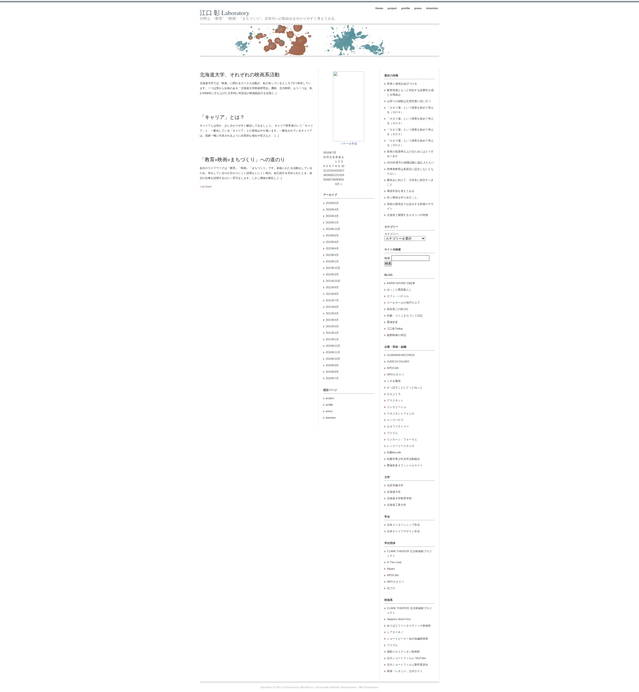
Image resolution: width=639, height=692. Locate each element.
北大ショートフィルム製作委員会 (407, 664)
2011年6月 (332, 306)
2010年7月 (332, 378)
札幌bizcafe (394, 452)
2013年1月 (332, 261)
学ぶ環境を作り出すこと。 (403, 197)
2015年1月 (332, 222)
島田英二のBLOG (397, 309)
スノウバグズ (395, 419)
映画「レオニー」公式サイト (405, 671)
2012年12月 (333, 267)
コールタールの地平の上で (403, 302)
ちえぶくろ (394, 393)
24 (342, 174)
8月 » (338, 183)
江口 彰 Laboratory (225, 12)
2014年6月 (332, 235)
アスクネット (395, 400)
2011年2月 (332, 332)
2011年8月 (332, 293)
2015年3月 (332, 215)
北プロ (391, 588)
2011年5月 (332, 313)
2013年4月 (332, 254)
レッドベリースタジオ (400, 445)
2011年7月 (332, 300)
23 (339, 174)
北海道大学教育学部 (399, 498)
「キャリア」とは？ (222, 117)
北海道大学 (394, 491)
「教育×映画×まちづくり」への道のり (242, 159)
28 (333, 179)
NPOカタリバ (395, 374)
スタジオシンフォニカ (400, 413)
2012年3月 (332, 274)
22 (336, 174)
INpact (391, 568)
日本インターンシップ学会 (403, 524)
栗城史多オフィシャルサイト (405, 465)
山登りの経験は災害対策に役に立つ (409, 101)
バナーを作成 (348, 143)
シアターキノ (395, 632)
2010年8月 (332, 371)
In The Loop (394, 562)
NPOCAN (393, 367)
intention (432, 8)
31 (342, 179)
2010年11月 (333, 352)
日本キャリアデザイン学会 (403, 531)
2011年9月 (332, 287)
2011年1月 (332, 339)
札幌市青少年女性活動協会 (403, 458)
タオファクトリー (398, 426)
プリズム (392, 432)
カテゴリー (391, 233)
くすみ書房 (394, 380)
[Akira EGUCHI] (348, 140)
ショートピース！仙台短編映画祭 (407, 638)
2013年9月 (332, 241)
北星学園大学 (395, 485)
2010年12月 (333, 345)
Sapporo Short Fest (399, 619)
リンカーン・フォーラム (402, 439)
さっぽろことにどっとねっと (405, 387)
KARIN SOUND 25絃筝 (401, 283)
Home (379, 8)
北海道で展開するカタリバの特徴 (407, 214)
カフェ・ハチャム (398, 296)
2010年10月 (333, 358)
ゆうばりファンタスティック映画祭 (409, 625)
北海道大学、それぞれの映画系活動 (240, 74)
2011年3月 (332, 326)
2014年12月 (333, 228)
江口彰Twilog (395, 328)
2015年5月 (332, 202)
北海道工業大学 (396, 504)
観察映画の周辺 (396, 335)
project (392, 8)
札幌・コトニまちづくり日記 (405, 315)
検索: (387, 258)
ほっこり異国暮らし (399, 289)
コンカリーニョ (396, 406)
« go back (206, 186)
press (418, 8)
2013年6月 (332, 248)
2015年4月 (332, 209)
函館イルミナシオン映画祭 (403, 651)
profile (405, 8)
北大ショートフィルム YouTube (406, 658)
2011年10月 (333, 280)
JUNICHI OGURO (398, 361)
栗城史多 (392, 322)
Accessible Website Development (336, 687)
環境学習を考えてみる (400, 190)
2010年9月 (332, 365)
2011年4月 (332, 319)
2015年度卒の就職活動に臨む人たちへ (410, 162)
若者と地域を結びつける (402, 83)
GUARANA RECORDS (401, 354)
